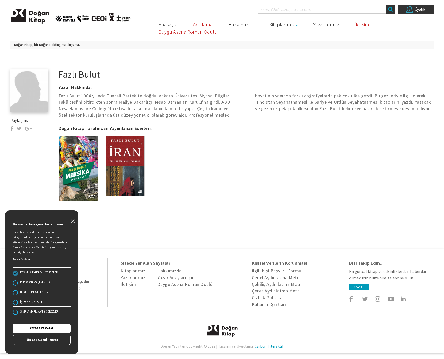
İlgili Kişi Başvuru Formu (276, 271)
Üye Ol (359, 287)
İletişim (362, 24)
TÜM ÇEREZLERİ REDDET (42, 340)
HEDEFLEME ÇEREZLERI (34, 292)
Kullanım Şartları (269, 304)
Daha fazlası (21, 259)
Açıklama (203, 24)
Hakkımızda (241, 24)
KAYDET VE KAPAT (42, 328)
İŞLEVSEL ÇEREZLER (32, 302)
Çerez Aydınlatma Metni (276, 291)
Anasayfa (168, 24)
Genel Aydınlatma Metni (276, 277)
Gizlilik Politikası (269, 297)
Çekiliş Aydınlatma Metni (277, 284)
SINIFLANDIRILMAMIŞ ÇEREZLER (39, 311)
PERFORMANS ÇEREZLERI (35, 282)
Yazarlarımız (326, 24)
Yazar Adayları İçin (176, 277)
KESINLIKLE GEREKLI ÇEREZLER (39, 272)
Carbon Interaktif (269, 346)
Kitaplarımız (282, 24)
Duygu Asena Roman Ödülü (188, 32)
